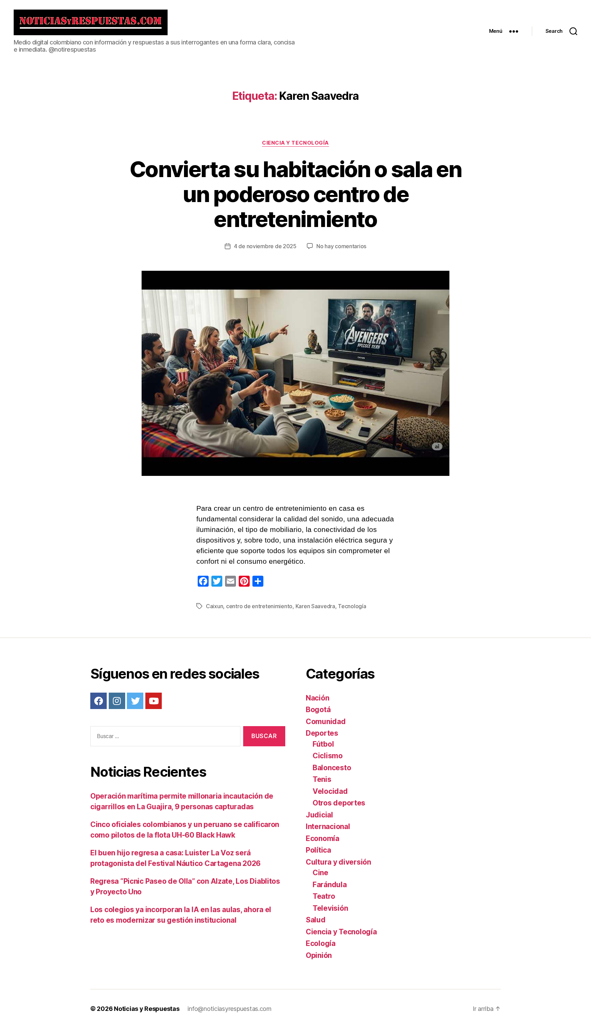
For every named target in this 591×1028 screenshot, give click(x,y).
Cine (320, 872)
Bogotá (318, 709)
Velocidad (330, 791)
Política (318, 850)
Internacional (328, 826)
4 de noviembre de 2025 (265, 246)
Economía (322, 838)
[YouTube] (153, 701)
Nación (317, 698)
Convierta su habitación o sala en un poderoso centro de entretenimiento (295, 194)
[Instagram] (117, 701)
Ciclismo (328, 755)
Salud (316, 920)
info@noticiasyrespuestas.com (229, 1008)
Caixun (214, 606)
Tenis (322, 779)
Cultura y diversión (338, 862)
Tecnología (352, 606)
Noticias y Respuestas (146, 1008)
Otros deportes (339, 803)
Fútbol (323, 744)
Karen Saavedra (315, 606)
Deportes (322, 733)
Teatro (324, 896)
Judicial (319, 815)
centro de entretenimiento (259, 606)
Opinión (319, 955)
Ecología (321, 943)
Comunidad (326, 721)
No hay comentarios (341, 246)
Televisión (330, 908)
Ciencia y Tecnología (295, 143)
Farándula (330, 884)
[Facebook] (98, 701)
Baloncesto (332, 767)
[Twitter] (135, 701)
